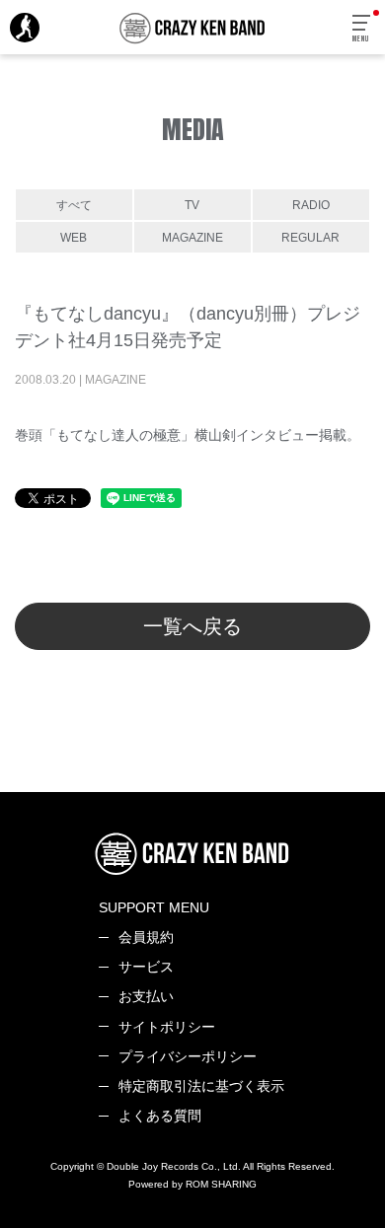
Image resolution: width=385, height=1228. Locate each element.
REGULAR (310, 237)
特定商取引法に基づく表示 (201, 1086)
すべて (74, 204)
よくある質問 (159, 1115)
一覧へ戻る (192, 626)
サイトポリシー (166, 1027)
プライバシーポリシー (187, 1056)
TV (192, 204)
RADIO (311, 204)
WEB (73, 237)
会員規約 (146, 937)
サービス (146, 967)
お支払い (146, 996)
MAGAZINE (192, 237)
